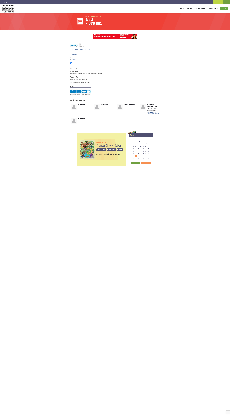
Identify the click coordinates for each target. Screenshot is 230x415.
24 (136, 156)
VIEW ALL (135, 163)
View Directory (111, 149)
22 (148, 153)
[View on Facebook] (71, 63)
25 (138, 156)
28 (145, 156)
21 (145, 153)
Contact (224, 8)
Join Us (227, 2)
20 (143, 153)
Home (86, 16)
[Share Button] (80, 44)
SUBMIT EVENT (146, 163)
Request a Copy (101, 149)
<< (133, 141)
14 (145, 151)
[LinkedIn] (9, 2)
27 (143, 156)
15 (148, 151)
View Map (119, 149)
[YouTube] (11, 2)
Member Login (218, 2)
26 (141, 156)
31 (136, 158)
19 (140, 153)
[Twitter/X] (4, 2)
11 (138, 151)
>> (148, 141)
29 (148, 156)
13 (143, 151)
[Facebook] (2, 2)
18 (138, 153)
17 (136, 153)
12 (140, 151)
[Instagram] (7, 2)
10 (136, 151)
